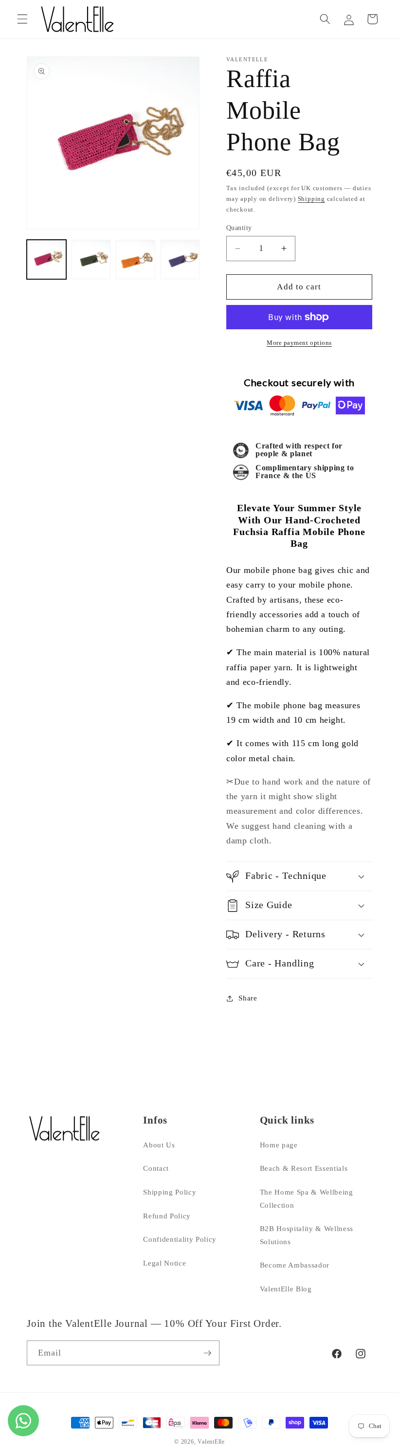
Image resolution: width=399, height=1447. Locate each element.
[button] (22, 19)
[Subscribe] (207, 1353)
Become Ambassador (294, 1265)
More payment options (299, 342)
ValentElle (211, 1441)
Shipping (311, 198)
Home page (279, 1145)
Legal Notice (164, 1263)
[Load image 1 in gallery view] (46, 259)
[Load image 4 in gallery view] (180, 259)
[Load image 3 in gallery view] (135, 259)
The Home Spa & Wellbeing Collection (306, 1198)
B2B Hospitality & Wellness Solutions (306, 1235)
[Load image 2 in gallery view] (91, 259)
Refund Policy (167, 1216)
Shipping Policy (169, 1192)
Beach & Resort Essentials (304, 1168)
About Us (159, 1145)
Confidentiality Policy (180, 1239)
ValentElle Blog (286, 1289)
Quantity (239, 228)
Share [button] (247, 998)
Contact (156, 1168)
